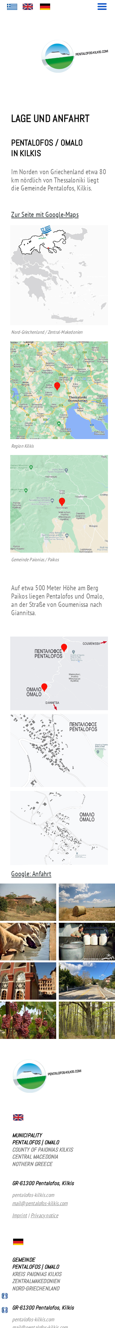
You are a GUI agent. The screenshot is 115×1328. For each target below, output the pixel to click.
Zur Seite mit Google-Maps (44, 214)
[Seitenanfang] (5, 1297)
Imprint (19, 1215)
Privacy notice (44, 1215)
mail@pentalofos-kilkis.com (40, 1203)
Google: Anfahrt (31, 873)
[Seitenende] (5, 1311)
